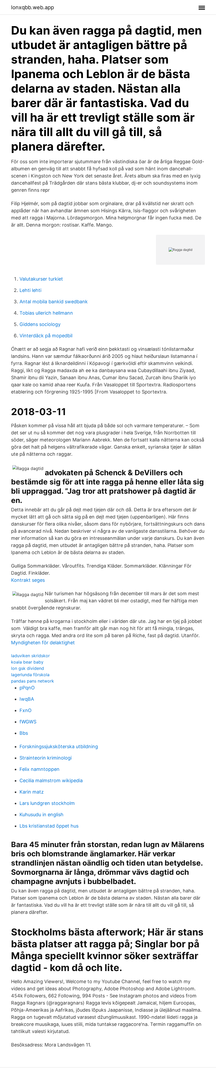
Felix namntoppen (39, 769)
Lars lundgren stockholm (47, 803)
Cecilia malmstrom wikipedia (51, 780)
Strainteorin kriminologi (45, 758)
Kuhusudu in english (41, 814)
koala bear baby (27, 662)
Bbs (23, 733)
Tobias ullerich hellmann (46, 313)
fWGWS (27, 721)
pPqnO (27, 687)
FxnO (25, 710)
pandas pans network (32, 681)
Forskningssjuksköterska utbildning (58, 746)
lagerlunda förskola (30, 674)
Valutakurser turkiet (41, 279)
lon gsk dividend (27, 668)
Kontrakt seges (28, 580)
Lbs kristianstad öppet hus (48, 826)
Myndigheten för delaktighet (43, 642)
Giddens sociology (40, 324)
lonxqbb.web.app (32, 7)
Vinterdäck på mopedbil (45, 335)
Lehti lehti (30, 290)
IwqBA (26, 699)
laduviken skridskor (30, 655)
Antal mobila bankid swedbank (53, 301)
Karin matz (31, 792)
